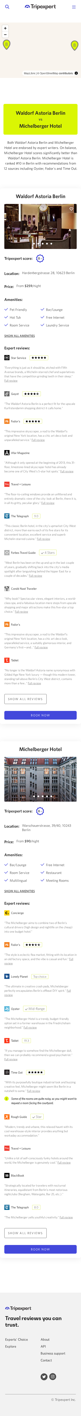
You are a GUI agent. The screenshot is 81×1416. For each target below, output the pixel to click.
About (45, 1339)
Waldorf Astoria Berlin (40, 196)
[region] (40, 50)
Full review (10, 380)
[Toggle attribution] (76, 73)
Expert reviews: (17, 348)
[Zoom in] (5, 28)
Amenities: (13, 299)
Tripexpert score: (18, 258)
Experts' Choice (16, 1339)
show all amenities (19, 335)
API (43, 1346)
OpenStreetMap (49, 73)
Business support (53, 1353)
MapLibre (29, 73)
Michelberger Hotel (40, 749)
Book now (40, 715)
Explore (10, 1346)
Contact (46, 1360)
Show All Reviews (25, 699)
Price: (9, 286)
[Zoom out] (5, 34)
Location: (11, 273)
